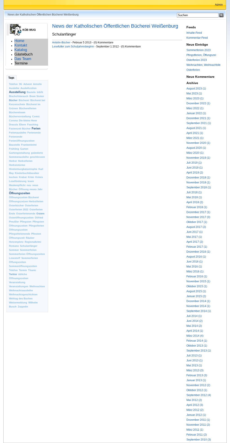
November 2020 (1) (198, 143)
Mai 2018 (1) (194, 197)
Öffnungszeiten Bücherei (24, 197)
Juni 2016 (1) (194, 261)
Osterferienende (25, 213)
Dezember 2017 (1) (198, 212)
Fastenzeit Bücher (20, 128)
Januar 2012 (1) (196, 414)
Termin (23, 270)
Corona (13, 120)
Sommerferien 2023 (198, 50)
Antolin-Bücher (61, 42)
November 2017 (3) (198, 217)
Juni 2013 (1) (194, 360)
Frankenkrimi (29, 144)
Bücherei (24, 100)
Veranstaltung (17, 282)
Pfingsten (25, 221)
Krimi (31, 177)
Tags (11, 77)
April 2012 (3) (194, 405)
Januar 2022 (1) (196, 113)
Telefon (13, 84)
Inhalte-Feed (194, 32)
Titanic (32, 270)
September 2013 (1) (198, 350)
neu (29, 185)
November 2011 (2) (198, 424)
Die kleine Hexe (28, 120)
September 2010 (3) (198, 439)
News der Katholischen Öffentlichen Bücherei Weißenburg (115, 26)
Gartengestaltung (19, 152)
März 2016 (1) (194, 271)
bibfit (40, 92)
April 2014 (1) (194, 330)
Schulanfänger (28, 246)
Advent (27, 84)
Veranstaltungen (18, 286)
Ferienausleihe (17, 132)
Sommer (14, 250)
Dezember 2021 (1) (198, 118)
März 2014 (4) (194, 335)
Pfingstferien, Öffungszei (201, 55)
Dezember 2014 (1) (198, 301)
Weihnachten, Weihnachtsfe (203, 65)
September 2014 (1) (198, 311)
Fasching (32, 124)
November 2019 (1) (198, 157)
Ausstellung (17, 92)
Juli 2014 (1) (194, 316)
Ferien (36, 128)
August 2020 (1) (196, 147)
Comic (36, 116)
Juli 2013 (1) (194, 355)
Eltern (22, 124)
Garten (24, 148)
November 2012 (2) (198, 385)
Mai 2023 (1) (194, 93)
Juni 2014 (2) (194, 321)
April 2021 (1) (194, 133)
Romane (14, 246)
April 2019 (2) (194, 172)
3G (20, 84)
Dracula (13, 124)
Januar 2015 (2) (196, 296)
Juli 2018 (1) (194, 192)
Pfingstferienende (19, 233)
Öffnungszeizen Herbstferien (26, 201)
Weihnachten (37, 286)
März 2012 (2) (194, 410)
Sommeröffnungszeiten (23, 266)
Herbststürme (17, 165)
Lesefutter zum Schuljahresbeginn (73, 46)
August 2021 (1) (196, 128)
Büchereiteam (17, 112)
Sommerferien (28, 250)
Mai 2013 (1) (194, 365)
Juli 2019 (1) (194, 162)
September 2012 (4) (198, 395)
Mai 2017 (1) (194, 236)
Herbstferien (25, 161)
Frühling (14, 148)
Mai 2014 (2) (194, 325)
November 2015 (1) (198, 281)
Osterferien (31, 205)
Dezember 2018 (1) (198, 177)
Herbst (13, 161)
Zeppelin (23, 306)
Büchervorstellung (20, 116)
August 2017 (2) (196, 227)
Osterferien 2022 (18, 209)
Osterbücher (16, 205)
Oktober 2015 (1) (196, 286)
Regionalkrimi (33, 241)
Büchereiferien (27, 108)
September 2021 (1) (198, 123)
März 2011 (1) (194, 429)
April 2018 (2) (194, 202)
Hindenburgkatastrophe (23, 169)
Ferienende (34, 132)
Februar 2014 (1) (196, 340)
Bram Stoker (36, 96)
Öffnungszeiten (19, 193)
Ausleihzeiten (28, 88)
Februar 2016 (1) (196, 276)
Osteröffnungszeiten (21, 217)
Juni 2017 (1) (194, 232)
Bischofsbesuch (18, 96)
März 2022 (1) (194, 108)
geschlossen (37, 157)
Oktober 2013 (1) (196, 345)
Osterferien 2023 (196, 60)
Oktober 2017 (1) (196, 222)
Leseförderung (18, 181)
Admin (219, 4)
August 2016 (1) (196, 256)
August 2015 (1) (196, 291)
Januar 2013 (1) (196, 380)
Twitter (13, 274)
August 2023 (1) (196, 88)
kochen (13, 177)
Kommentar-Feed (197, 37)
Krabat (23, 177)
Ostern (40, 213)
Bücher (13, 100)
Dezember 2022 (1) (198, 103)
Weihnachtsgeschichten (23, 294)
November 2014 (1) (198, 306)
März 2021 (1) (194, 138)
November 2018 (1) (198, 182)
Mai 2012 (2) (194, 400)
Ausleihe (14, 88)
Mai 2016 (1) (194, 266)
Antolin (37, 84)
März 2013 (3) (194, 370)
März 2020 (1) (194, 152)
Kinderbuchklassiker (27, 173)
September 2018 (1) (198, 187)
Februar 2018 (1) (196, 207)
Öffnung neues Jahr (30, 189)
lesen (31, 181)
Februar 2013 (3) (196, 375)
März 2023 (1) (194, 98)
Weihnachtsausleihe (21, 290)
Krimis (39, 177)
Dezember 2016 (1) (198, 251)
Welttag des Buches (21, 298)
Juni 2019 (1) (194, 167)
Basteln (31, 92)
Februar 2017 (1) (196, 246)
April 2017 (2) (194, 241)
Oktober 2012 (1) (196, 390)
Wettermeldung (18, 302)
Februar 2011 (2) (196, 434)
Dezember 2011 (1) (198, 419)
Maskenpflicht (17, 185)
